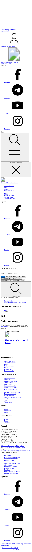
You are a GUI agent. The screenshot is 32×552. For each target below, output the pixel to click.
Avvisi (6, 412)
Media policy (6, 545)
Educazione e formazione (11, 389)
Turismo (6, 400)
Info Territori (16, 280)
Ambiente (7, 379)
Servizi (6, 189)
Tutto (2, 276)
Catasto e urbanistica (10, 386)
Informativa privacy (9, 468)
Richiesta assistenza (9, 460)
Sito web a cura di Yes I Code (10, 548)
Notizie (14, 278)
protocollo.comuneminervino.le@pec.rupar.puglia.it (15, 451)
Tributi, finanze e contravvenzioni (13, 399)
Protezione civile (9, 195)
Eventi (18, 276)
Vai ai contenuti (5, 29)
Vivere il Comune (9, 191)
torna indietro (4, 326)
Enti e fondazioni (9, 366)
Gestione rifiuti (8, 197)
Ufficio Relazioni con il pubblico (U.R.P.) (12, 446)
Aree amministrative (10, 362)
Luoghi (23, 276)
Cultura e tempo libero (10, 387)
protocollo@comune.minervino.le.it (15, 447)
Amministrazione (9, 186)
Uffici (6, 364)
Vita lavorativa (8, 402)
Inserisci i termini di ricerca (8, 268)
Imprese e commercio (10, 394)
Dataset (22, 280)
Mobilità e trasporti (9, 395)
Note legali (7, 470)
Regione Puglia (5, 31)
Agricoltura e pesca (9, 378)
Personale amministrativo (11, 369)
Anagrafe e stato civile (10, 381)
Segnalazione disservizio (11, 458)
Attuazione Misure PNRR (8, 543)
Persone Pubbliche (6, 280)
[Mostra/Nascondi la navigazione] (15, 154)
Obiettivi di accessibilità (11, 473)
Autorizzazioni (8, 384)
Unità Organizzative (11, 276)
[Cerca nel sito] (15, 140)
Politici (6, 367)
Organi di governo (9, 361)
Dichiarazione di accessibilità (12, 471)
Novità (6, 187)
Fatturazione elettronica (10, 466)
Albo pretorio (8, 465)
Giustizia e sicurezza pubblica (12, 392)
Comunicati (7, 410)
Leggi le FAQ (8, 455)
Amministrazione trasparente (12, 463)
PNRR (6, 194)
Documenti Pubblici (6, 278)
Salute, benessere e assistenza (12, 397)
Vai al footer (13, 29)
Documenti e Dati (9, 371)
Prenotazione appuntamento (12, 457)
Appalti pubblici (8, 382)
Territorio (7, 422)
